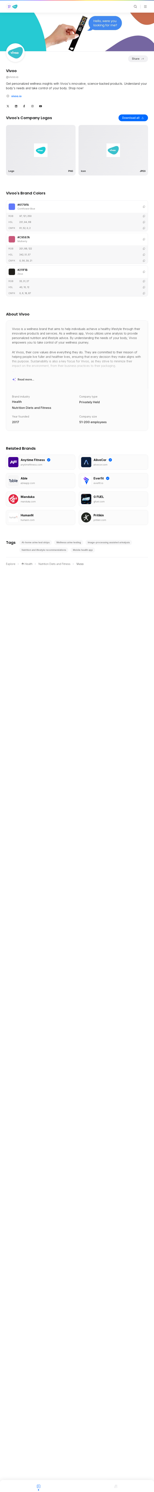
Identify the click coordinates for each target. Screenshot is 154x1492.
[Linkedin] (16, 105)
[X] (8, 105)
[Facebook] (24, 105)
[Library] (115, 1486)
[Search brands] (135, 6)
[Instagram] (32, 105)
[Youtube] (40, 105)
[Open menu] (145, 6)
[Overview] (38, 1486)
